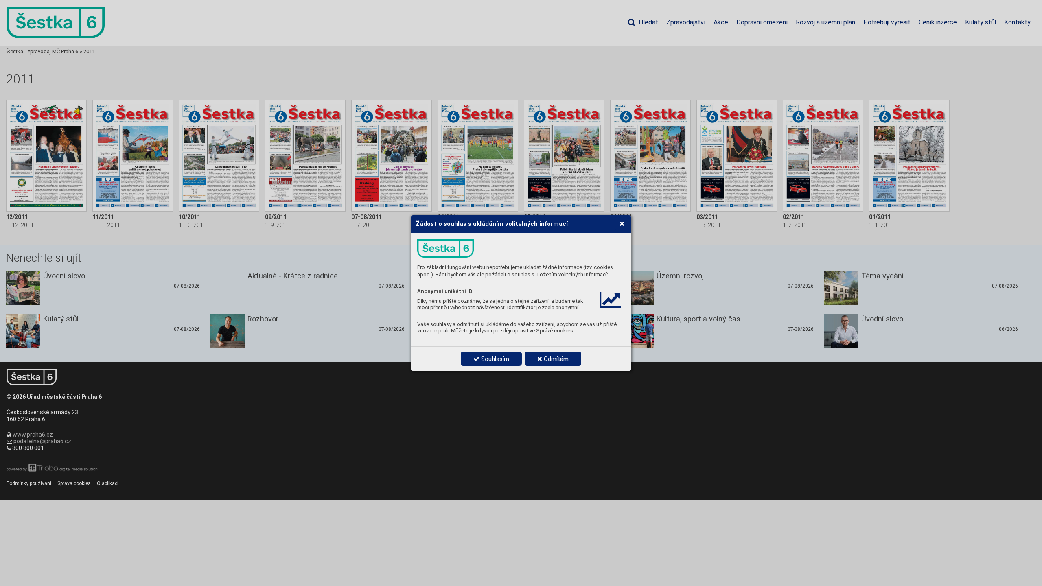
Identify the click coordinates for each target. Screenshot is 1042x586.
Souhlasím (494, 359)
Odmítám (555, 359)
